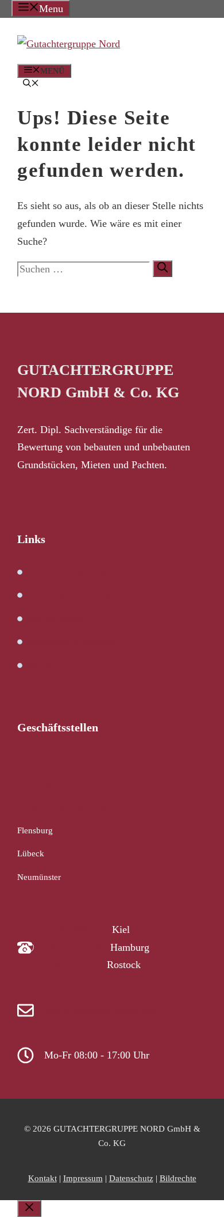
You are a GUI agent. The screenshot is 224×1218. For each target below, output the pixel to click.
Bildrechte (178, 1178)
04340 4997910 (76, 929)
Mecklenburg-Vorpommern (66, 806)
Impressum (83, 1178)
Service (40, 665)
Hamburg (34, 783)
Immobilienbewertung (66, 571)
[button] (31, 84)
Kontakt (42, 1178)
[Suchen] (162, 268)
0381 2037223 (74, 964)
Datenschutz (131, 1178)
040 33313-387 (75, 947)
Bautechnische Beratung (70, 641)
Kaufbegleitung (55, 618)
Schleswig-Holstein (51, 760)
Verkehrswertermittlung (69, 594)
